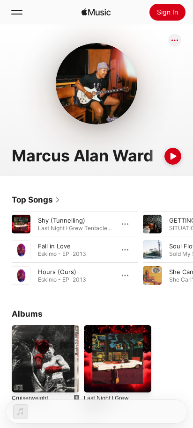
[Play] (172, 156)
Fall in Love (54, 246)
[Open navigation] (17, 12)
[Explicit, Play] (152, 249)
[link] (36, 200)
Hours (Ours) (57, 272)
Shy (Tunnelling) (61, 220)
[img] (96, 12)
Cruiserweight (30, 397)
